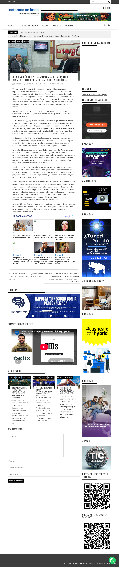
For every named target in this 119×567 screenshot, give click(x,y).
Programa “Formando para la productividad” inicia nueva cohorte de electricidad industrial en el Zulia (44, 393)
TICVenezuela (68, 377)
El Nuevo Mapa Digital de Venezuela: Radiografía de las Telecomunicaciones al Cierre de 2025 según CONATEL (19, 393)
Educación (11, 41)
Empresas (44, 377)
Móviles (18, 377)
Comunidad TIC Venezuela (29, 25)
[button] (112, 560)
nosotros (11, 25)
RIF (65, 402)
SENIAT (69, 402)
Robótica (26, 41)
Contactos (57, 25)
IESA (41, 405)
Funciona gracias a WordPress (75, 563)
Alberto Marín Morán (33, 84)
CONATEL (19, 405)
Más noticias (69, 25)
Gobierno (19, 41)
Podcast (45, 25)
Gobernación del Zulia (55, 84)
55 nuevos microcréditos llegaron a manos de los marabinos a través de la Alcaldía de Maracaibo (26, 276)
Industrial (51, 377)
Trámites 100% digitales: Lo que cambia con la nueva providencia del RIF (67, 391)
